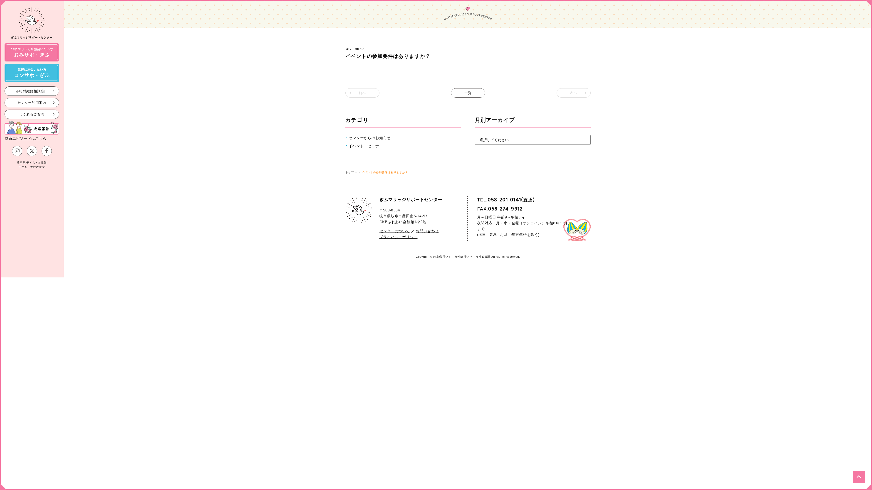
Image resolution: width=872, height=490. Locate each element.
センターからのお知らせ (370, 138)
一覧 (468, 93)
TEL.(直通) (506, 200)
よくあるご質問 (32, 114)
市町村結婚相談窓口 (32, 91)
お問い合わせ (427, 231)
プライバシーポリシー (398, 237)
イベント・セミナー (366, 146)
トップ (349, 172)
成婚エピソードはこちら (26, 138)
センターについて (394, 231)
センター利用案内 (31, 102)
